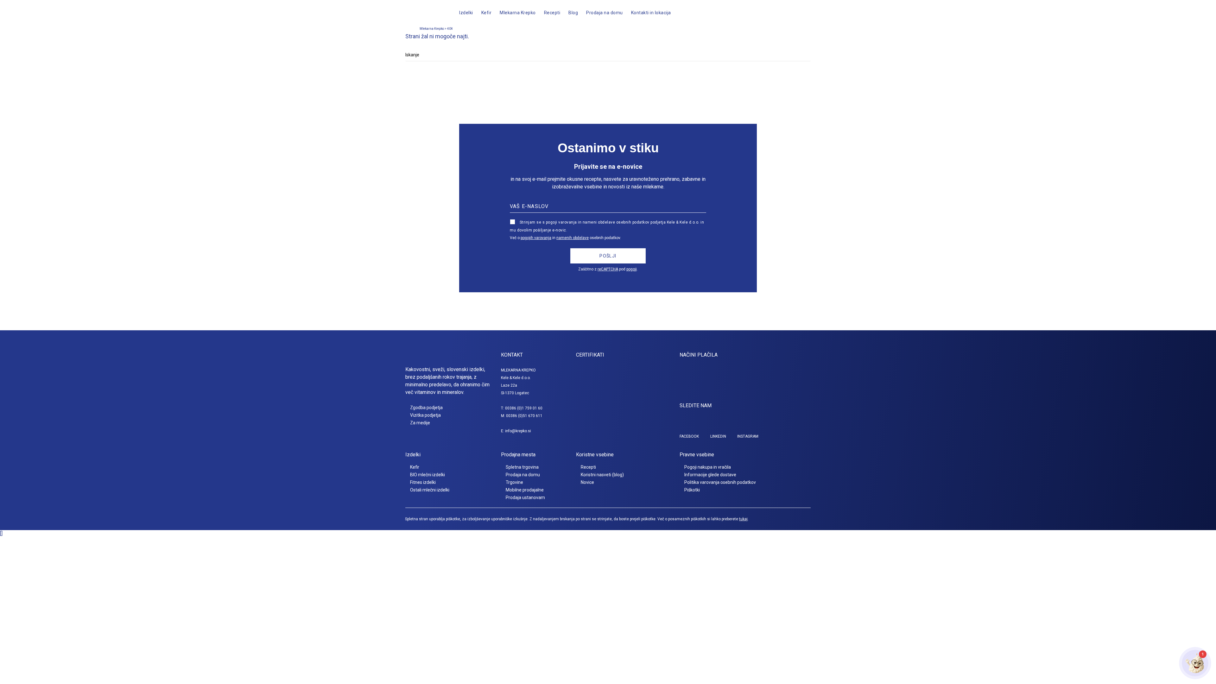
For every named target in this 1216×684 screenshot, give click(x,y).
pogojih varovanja (536, 238)
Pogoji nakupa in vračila (707, 467)
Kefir (414, 467)
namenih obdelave (572, 238)
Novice (587, 482)
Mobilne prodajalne (525, 489)
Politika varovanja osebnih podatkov (720, 482)
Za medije (420, 422)
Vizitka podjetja (425, 415)
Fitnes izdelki (423, 482)
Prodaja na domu (523, 474)
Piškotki (692, 489)
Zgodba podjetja (426, 407)
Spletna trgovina (522, 467)
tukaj (743, 519)
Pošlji (607, 255)
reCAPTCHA (608, 269)
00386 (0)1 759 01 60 (523, 408)
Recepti (588, 467)
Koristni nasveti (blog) (602, 474)
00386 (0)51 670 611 (524, 416)
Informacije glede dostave (710, 474)
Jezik (769, 12)
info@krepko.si (518, 431)
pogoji (631, 269)
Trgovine (514, 482)
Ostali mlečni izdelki (429, 489)
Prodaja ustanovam (525, 497)
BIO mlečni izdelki (427, 474)
